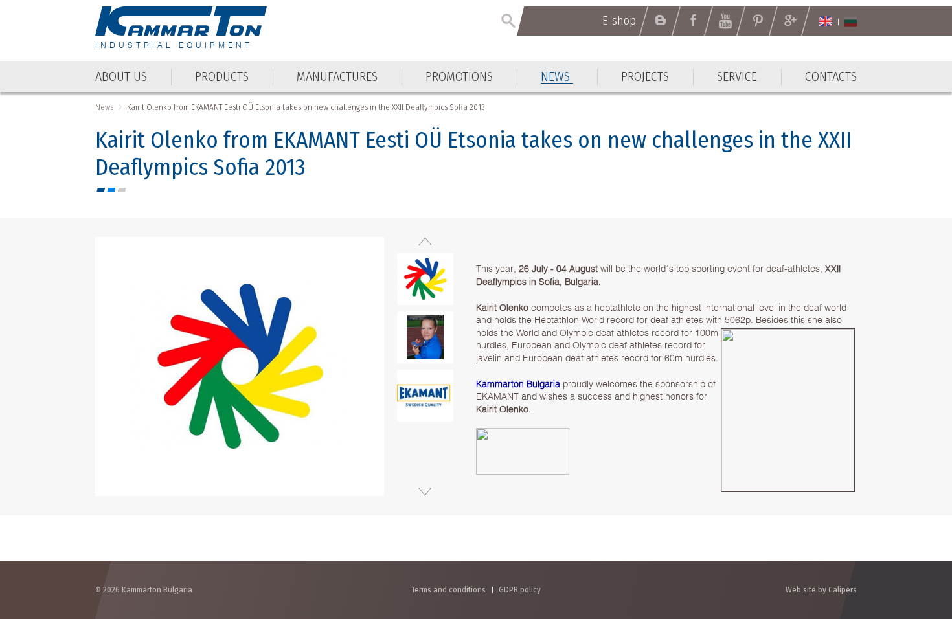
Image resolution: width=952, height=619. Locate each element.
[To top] (910, 539)
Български (850, 21)
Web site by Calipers (821, 589)
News (104, 107)
